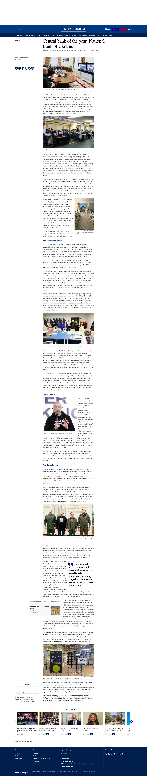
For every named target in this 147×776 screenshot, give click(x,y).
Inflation (26, 701)
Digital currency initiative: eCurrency (91, 729)
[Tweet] (16, 68)
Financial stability (30, 35)
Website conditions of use (68, 756)
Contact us (18, 756)
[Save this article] (26, 68)
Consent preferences (67, 766)
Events (105, 35)
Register (115, 29)
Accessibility (64, 753)
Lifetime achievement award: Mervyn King (70, 729)
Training (99, 35)
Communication (24, 699)
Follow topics (106, 754)
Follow (27, 684)
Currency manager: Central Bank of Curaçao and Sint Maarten (114, 730)
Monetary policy (19, 35)
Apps (120, 754)
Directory (74, 35)
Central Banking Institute (40, 756)
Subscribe (123, 29)
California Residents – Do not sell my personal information (77, 764)
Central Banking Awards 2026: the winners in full (47, 729)
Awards (110, 35)
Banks (32, 697)
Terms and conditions (67, 761)
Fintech (53, 35)
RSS (123, 754)
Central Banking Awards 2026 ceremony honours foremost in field (27, 730)
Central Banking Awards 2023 (39, 607)
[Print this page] (32, 68)
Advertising (36, 761)
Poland (28, 697)
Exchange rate (19, 701)
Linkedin (112, 754)
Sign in (130, 29)
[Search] (21, 29)
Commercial (92, 35)
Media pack (36, 764)
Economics (46, 35)
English (109, 29)
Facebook (117, 754)
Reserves (67, 35)
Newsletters (114, 754)
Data (31, 699)
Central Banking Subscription (41, 758)
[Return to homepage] (73, 31)
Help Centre (18, 758)
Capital (17, 699)
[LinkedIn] (23, 68)
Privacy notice (65, 758)
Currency (39, 35)
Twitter (109, 754)
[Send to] (29, 68)
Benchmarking (83, 35)
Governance (60, 35)
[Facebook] (19, 68)
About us (17, 753)
